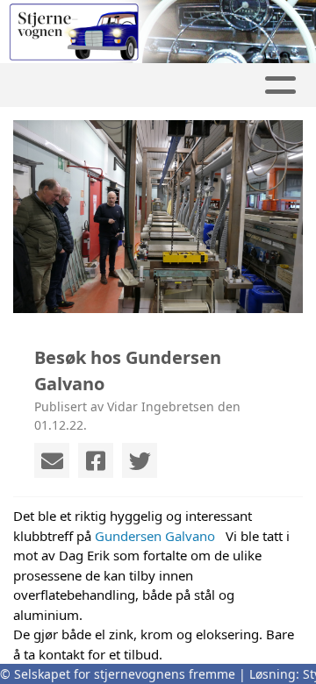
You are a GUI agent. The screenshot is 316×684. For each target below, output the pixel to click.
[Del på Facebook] (95, 460)
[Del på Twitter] (139, 460)
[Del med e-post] (51, 460)
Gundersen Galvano (155, 536)
